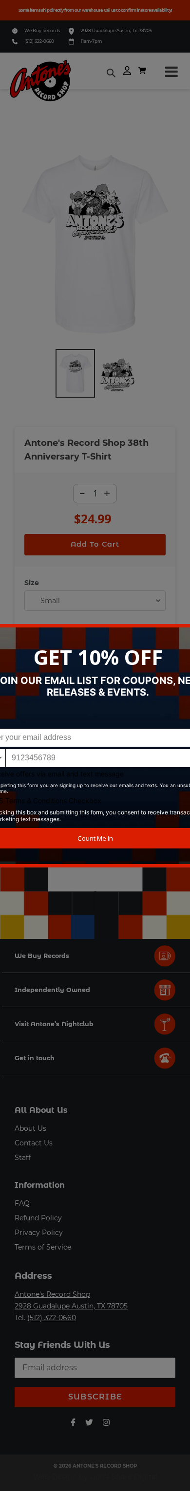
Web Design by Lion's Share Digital (95, 1477)
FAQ (22, 1203)
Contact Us (34, 1143)
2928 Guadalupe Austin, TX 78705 (71, 1306)
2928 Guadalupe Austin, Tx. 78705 (116, 30)
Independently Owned (52, 990)
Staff (23, 1157)
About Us (30, 1128)
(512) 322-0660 (39, 41)
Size (31, 583)
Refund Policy (38, 1218)
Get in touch (35, 1058)
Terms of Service (43, 1247)
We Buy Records (42, 30)
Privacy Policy (39, 1232)
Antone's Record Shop (52, 1294)
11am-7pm (91, 41)
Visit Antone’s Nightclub (54, 1024)
